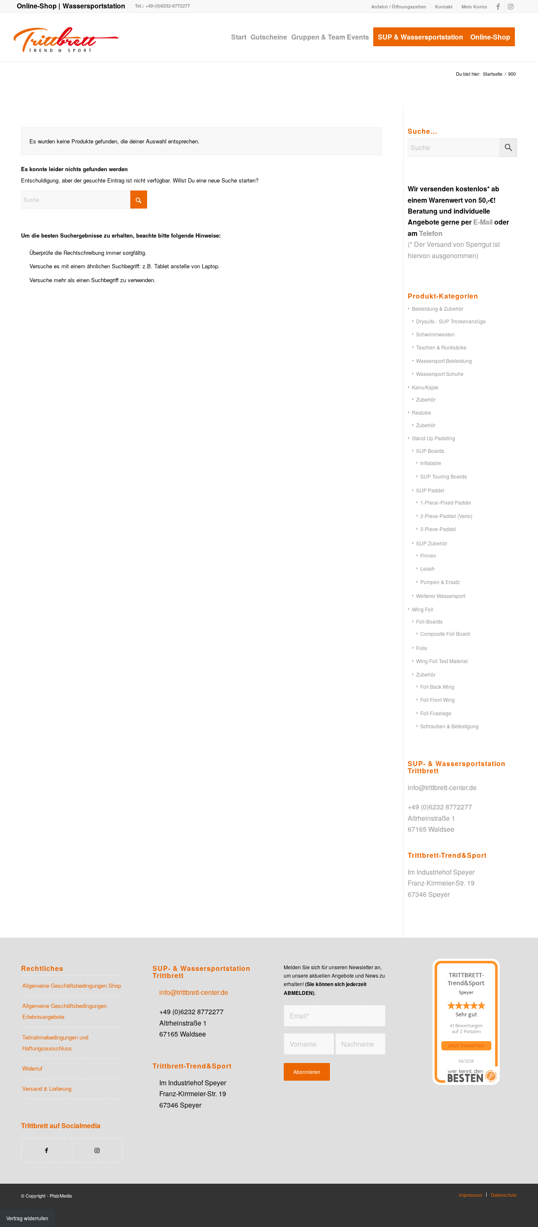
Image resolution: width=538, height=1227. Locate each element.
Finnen (428, 555)
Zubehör (425, 399)
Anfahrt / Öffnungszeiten (398, 6)
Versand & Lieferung (46, 1088)
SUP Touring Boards (443, 476)
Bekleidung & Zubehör (437, 308)
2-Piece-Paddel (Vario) (446, 515)
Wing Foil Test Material (442, 660)
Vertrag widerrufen (27, 1218)
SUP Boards (430, 450)
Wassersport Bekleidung (444, 360)
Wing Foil (422, 609)
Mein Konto (474, 6)
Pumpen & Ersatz (440, 581)
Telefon (431, 233)
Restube (421, 412)
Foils (421, 647)
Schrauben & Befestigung (449, 726)
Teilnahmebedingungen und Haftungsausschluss (55, 1042)
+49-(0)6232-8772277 (167, 6)
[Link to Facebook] (46, 1150)
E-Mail (483, 222)
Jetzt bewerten (466, 1045)
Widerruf (32, 1068)
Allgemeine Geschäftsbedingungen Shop (71, 985)
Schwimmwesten (435, 334)
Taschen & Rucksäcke (441, 347)
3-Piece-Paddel (438, 528)
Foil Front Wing (437, 699)
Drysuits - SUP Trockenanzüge (451, 321)
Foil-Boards (429, 621)
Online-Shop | (38, 6)
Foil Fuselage (435, 713)
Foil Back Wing (437, 686)
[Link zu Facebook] (498, 6)
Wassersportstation (94, 6)
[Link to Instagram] (97, 1150)
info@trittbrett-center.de (442, 787)
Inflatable (430, 462)
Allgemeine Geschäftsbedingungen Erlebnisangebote (64, 1011)
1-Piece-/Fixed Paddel (445, 502)
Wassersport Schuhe (440, 373)
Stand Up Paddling (433, 438)
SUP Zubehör (431, 543)
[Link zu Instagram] (510, 6)
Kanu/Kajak (425, 387)
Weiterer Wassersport (440, 595)
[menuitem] (399, 6)
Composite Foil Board (445, 633)
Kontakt (444, 6)
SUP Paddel (430, 490)
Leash (427, 568)
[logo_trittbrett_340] (66, 37)
